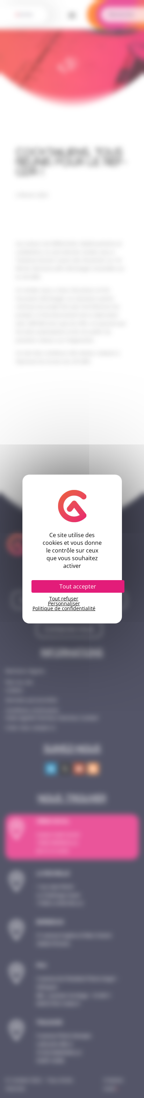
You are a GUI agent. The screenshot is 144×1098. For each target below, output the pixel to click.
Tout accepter (77, 586)
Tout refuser (63, 598)
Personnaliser (64, 603)
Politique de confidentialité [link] (64, 608)
